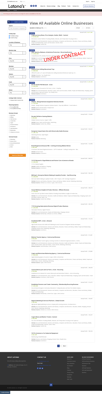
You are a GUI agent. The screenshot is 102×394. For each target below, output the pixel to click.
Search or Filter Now (17, 155)
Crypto (11, 122)
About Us (42, 6)
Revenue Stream (13, 113)
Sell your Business (89, 6)
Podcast (63, 6)
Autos (11, 146)
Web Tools (69, 379)
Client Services (13, 119)
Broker (10, 90)
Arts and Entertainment (15, 143)
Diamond (32, 33)
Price (10, 58)
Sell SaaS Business (86, 368)
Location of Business (14, 42)
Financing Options (14, 105)
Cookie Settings (5, 392)
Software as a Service (14, 132)
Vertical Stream (13, 137)
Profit (10, 82)
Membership (13, 130)
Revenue (11, 66)
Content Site (12, 120)
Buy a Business (70, 363)
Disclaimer (69, 374)
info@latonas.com (12, 1)
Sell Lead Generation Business (87, 371)
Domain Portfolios (14, 124)
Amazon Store (13, 141)
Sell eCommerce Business (88, 361)
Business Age (12, 50)
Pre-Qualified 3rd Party (15, 108)
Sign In (87, 1)
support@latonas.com (45, 365)
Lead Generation (13, 128)
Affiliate (12, 117)
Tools (68, 6)
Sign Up (93, 1)
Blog (59, 6)
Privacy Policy (70, 372)
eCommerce (13, 126)
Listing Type (12, 33)
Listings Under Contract (15, 98)
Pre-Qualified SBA (14, 107)
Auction (12, 144)
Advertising (12, 115)
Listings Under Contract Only (16, 100)
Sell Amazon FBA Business (86, 364)
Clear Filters (17, 152)
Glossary (69, 377)
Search (11, 25)
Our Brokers (70, 365)
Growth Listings (13, 37)
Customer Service (71, 361)
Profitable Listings (14, 36)
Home (8, 10)
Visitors (11, 74)
